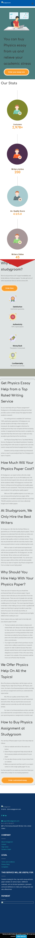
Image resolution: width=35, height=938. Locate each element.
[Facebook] (1, 815)
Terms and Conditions (8, 862)
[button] (16, 72)
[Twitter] (3, 815)
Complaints (4, 867)
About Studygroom (7, 842)
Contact (3, 844)
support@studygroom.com (11, 821)
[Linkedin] (5, 815)
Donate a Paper (6, 849)
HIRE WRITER (21, 936)
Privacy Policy (5, 864)
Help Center (4, 847)
